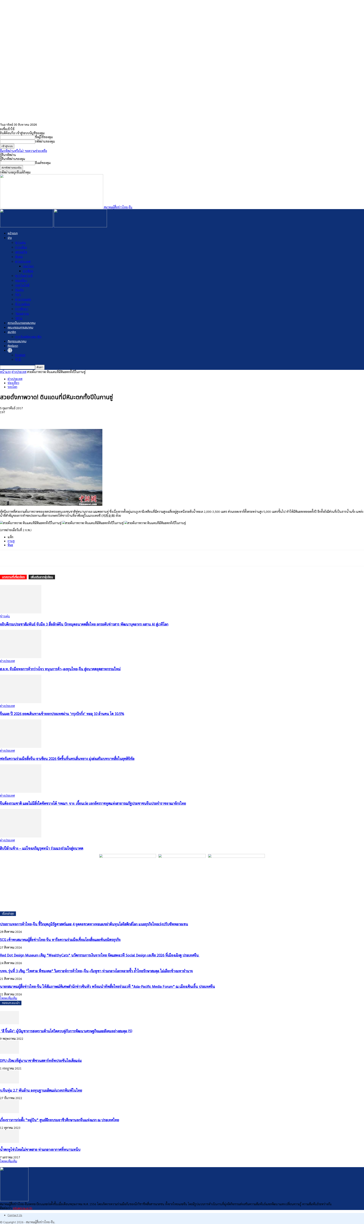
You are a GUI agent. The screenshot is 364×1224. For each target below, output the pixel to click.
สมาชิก (12, 332)
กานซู (11, 541)
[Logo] (27, 226)
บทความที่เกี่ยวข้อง (13, 577)
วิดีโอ (18, 318)
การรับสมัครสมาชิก (28, 336)
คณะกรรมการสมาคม (20, 327)
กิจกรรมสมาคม (17, 341)
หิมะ (10, 545)
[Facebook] (6, 418)
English (20, 355)
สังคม (19, 256)
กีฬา (18, 294)
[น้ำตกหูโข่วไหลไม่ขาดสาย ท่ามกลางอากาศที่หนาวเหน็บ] (9, 1142)
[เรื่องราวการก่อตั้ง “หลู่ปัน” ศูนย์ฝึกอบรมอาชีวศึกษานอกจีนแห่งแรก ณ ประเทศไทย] (9, 1112)
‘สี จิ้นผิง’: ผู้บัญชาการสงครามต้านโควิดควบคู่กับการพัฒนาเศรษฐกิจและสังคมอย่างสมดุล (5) (66, 1031)
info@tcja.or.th (22, 1208)
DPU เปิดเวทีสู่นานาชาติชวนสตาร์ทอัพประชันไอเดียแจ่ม (41, 1060)
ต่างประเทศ (23, 261)
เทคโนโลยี (22, 285)
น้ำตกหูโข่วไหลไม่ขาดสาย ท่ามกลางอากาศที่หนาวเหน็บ (40, 1149)
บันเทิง (19, 290)
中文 (18, 359)
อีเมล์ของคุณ (43, 163)
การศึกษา (21, 309)
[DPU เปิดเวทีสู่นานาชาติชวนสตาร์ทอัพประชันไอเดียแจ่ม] (9, 1053)
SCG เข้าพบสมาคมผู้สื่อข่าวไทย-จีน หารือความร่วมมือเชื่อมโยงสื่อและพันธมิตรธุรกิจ (60, 939)
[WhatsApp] (33, 418)
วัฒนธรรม (22, 313)
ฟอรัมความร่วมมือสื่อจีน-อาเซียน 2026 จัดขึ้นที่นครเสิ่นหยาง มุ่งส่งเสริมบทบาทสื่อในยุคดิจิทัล (67, 758)
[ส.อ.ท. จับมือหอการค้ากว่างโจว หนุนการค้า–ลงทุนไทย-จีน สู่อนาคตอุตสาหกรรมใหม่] (20, 657)
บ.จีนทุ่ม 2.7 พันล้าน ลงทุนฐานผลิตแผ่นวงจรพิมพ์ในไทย (41, 1090)
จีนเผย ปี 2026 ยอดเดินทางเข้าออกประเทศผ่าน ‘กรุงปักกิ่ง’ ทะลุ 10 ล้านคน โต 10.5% (62, 713)
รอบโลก (28, 266)
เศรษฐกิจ (21, 252)
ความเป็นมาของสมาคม (21, 323)
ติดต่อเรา (13, 346)
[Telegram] (47, 418)
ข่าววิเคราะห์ (24, 275)
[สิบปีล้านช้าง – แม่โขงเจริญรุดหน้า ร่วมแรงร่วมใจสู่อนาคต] (20, 836)
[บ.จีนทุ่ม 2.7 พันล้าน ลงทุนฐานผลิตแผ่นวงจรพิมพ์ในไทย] (9, 1082)
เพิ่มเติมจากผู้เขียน (42, 577)
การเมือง (21, 247)
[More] (74, 418)
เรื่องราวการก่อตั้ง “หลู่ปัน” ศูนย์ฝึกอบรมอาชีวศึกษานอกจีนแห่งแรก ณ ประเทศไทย (59, 1119)
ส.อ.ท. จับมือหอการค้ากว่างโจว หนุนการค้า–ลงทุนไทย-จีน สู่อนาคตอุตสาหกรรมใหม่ (60, 668)
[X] (20, 418)
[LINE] (60, 418)
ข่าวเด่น (20, 242)
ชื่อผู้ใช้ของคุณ (44, 137)
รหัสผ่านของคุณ (45, 141)
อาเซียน (28, 271)
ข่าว (10, 238)
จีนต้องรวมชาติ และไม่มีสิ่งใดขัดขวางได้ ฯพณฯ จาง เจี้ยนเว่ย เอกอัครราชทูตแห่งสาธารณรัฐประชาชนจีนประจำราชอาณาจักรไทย (93, 803)
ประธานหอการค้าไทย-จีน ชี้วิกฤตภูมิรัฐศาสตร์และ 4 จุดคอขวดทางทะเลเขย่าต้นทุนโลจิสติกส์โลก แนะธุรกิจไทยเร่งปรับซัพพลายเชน (94, 924)
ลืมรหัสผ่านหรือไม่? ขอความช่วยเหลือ (23, 151)
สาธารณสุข (23, 299)
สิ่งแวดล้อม (22, 304)
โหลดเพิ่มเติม (8, 998)
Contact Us (15, 1215)
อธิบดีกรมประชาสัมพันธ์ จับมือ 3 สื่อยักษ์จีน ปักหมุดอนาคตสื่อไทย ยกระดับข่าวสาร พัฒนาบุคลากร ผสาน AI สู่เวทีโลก (84, 624)
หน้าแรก (13, 233)
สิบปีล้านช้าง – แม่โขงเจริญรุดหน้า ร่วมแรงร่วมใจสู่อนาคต (41, 848)
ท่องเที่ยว (21, 280)
